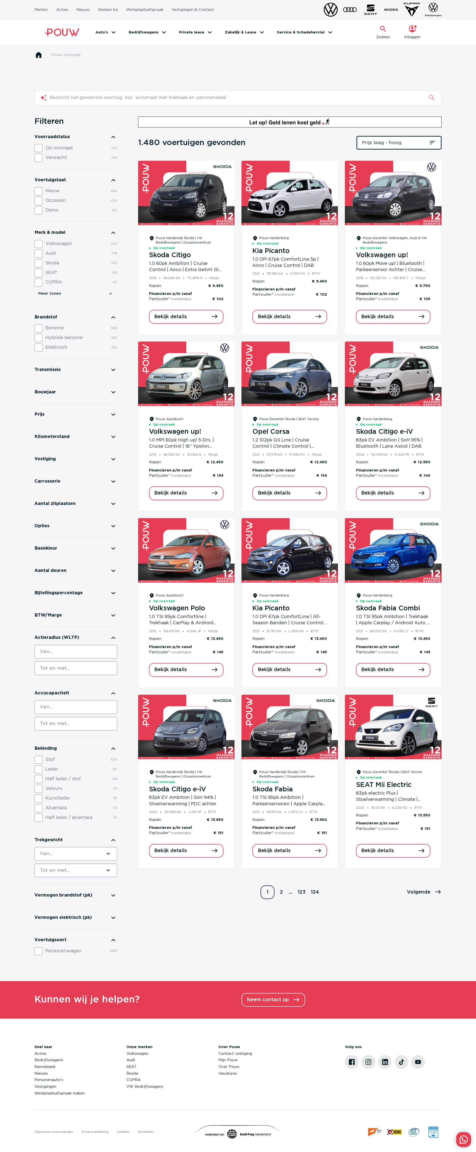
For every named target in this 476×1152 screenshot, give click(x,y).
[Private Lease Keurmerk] (433, 1132)
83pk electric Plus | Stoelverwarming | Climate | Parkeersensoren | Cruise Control (392, 799)
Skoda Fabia (272, 789)
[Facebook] (352, 1062)
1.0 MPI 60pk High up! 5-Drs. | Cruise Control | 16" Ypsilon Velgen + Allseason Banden (181, 446)
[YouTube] (418, 1062)
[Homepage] (38, 55)
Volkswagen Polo (177, 608)
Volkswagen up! (382, 255)
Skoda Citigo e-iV (384, 432)
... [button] (290, 892)
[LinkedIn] (385, 1062)
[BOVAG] (394, 1132)
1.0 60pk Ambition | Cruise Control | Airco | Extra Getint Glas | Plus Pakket (186, 270)
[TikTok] (402, 1062)
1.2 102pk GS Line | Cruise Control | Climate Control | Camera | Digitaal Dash (281, 446)
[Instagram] (368, 1062)
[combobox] (75, 652)
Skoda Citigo (170, 255)
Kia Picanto (271, 251)
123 (301, 892)
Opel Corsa (271, 432)
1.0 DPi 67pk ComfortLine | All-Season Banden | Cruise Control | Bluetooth (289, 623)
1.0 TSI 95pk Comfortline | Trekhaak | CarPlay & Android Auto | (181, 623)
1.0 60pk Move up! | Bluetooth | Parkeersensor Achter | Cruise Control (390, 270)
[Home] (62, 32)
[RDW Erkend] (375, 1132)
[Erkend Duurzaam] (414, 1132)
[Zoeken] (432, 98)
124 (315, 892)
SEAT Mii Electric (384, 785)
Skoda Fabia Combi (388, 608)
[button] (424, 892)
